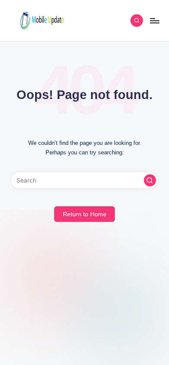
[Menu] (154, 20)
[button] (150, 180)
